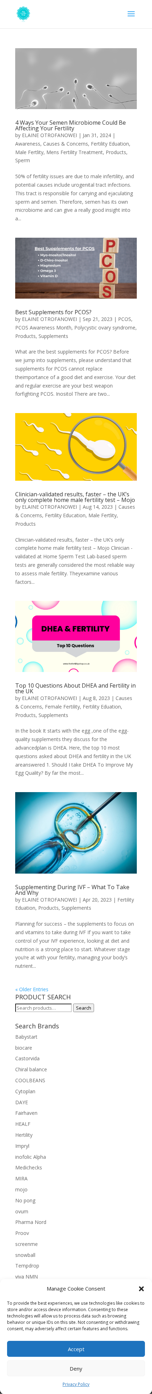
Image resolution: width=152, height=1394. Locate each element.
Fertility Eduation (110, 143)
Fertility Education (65, 515)
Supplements (53, 336)
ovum (21, 1211)
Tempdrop (27, 1265)
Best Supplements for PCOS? (53, 312)
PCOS (124, 319)
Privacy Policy (76, 1384)
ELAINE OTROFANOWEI (49, 135)
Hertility (24, 1134)
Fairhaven (26, 1113)
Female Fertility (62, 706)
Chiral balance (31, 1069)
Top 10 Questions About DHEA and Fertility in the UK (75, 688)
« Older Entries (31, 989)
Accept (76, 1349)
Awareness (27, 143)
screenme (26, 1244)
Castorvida (27, 1058)
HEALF (22, 1124)
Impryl (22, 1145)
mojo (21, 1189)
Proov (22, 1233)
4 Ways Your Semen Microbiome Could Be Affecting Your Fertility (70, 125)
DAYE (21, 1102)
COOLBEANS (30, 1080)
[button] (141, 1288)
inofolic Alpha (30, 1156)
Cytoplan (25, 1091)
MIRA (21, 1178)
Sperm (22, 160)
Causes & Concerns (65, 143)
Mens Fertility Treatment (74, 152)
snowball (25, 1255)
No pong (25, 1200)
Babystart (26, 1036)
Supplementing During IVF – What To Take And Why (72, 890)
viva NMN (26, 1276)
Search (83, 1008)
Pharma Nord (30, 1222)
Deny (76, 1368)
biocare (23, 1047)
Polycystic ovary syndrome (104, 327)
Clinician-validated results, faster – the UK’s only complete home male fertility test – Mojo (75, 497)
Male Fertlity (29, 152)
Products (116, 152)
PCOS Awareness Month (43, 327)
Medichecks (28, 1167)
